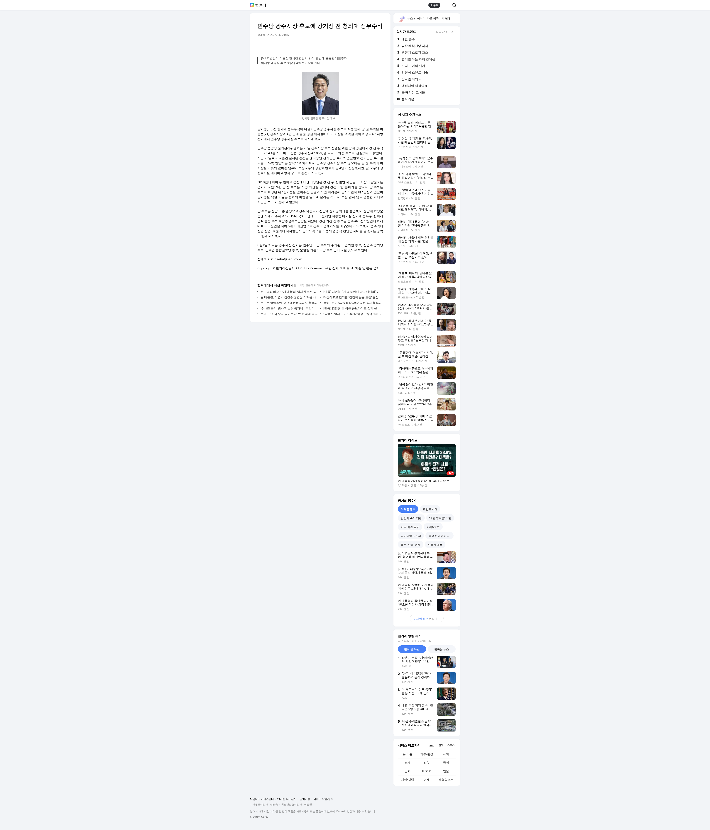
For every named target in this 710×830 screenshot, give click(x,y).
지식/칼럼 (407, 780)
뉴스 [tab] (432, 745)
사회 (446, 754)
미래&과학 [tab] (433, 527)
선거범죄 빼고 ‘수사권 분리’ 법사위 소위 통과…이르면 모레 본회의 (289, 292)
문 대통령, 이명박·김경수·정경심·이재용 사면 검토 (289, 297)
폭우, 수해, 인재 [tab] (410, 544)
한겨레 (260, 5)
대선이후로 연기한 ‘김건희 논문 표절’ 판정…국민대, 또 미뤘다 (352, 297)
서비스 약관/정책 (323, 799)
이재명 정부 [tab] (408, 509)
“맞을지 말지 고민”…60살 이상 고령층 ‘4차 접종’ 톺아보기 (352, 314)
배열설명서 (446, 780)
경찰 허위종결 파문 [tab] (440, 536)
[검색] (455, 5)
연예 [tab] (440, 745)
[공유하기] (446, 5)
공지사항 (305, 799)
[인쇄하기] (379, 45)
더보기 (425, 618)
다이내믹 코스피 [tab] (411, 536)
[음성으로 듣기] (357, 45)
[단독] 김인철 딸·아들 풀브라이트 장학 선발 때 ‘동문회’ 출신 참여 (352, 308)
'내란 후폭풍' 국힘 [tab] (440, 518)
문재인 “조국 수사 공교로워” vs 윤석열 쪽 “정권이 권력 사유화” (289, 314)
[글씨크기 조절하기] (372, 45)
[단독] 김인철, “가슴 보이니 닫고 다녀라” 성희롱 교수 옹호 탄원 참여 (352, 292)
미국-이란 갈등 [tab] (410, 527)
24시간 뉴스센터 (286, 799)
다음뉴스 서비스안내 (262, 799)
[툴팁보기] (455, 32)
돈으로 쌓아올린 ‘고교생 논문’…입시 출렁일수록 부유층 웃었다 (289, 303)
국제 (446, 763)
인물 (446, 771)
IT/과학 (427, 771)
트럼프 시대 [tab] (430, 509)
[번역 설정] (364, 45)
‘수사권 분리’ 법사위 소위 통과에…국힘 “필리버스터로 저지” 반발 (289, 308)
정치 (427, 763)
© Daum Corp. (259, 816)
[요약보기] (350, 45)
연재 (427, 780)
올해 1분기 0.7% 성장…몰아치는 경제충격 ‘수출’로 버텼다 (352, 303)
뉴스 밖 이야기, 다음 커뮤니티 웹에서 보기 (433, 18)
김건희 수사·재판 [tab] (411, 518)
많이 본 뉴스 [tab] (412, 649)
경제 (407, 763)
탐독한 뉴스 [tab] (441, 649)
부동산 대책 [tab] (435, 544)
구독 (435, 5)
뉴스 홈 (407, 754)
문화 (407, 771)
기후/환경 (426, 754)
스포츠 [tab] (450, 745)
